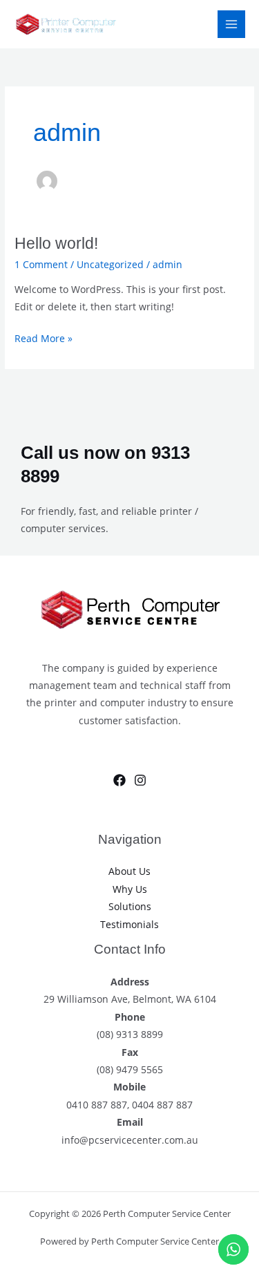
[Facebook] (119, 780)
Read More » (44, 337)
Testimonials (129, 924)
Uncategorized (110, 264)
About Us (129, 871)
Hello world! (56, 243)
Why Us (130, 889)
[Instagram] (140, 780)
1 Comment (41, 264)
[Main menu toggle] (232, 24)
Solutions (129, 906)
